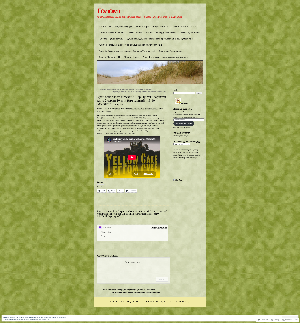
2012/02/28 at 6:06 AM (159, 227)
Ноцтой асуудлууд (123, 26)
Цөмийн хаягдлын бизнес (140, 32)
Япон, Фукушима (150, 56)
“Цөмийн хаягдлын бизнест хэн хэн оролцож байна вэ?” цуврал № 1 (159, 38)
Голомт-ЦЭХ (105, 26)
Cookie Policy (46, 319)
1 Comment (108, 111)
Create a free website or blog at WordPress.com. (127, 302)
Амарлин (117, 108)
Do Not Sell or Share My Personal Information (162, 302)
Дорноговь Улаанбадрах (170, 50)
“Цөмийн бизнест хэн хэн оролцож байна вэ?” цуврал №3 (127, 50)
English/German (160, 26)
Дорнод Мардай (107, 56)
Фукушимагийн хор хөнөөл (175, 56)
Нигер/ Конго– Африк (128, 56)
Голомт (109, 10)
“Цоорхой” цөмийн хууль (111, 38)
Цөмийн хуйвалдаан (190, 32)
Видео (131, 108)
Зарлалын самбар (138, 108)
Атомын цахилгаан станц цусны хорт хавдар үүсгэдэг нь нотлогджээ (126, 89)
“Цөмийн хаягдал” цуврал (111, 32)
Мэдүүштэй (100, 111)
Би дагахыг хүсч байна (184, 123)
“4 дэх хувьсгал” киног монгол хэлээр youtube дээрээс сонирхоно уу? (139, 91)
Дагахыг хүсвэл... (182, 108)
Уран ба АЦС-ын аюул (151, 108)
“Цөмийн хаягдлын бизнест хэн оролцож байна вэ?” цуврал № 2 (130, 44)
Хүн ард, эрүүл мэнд (166, 32)
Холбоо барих (143, 26)
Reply (103, 236)
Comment (161, 279)
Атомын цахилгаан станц (184, 26)
